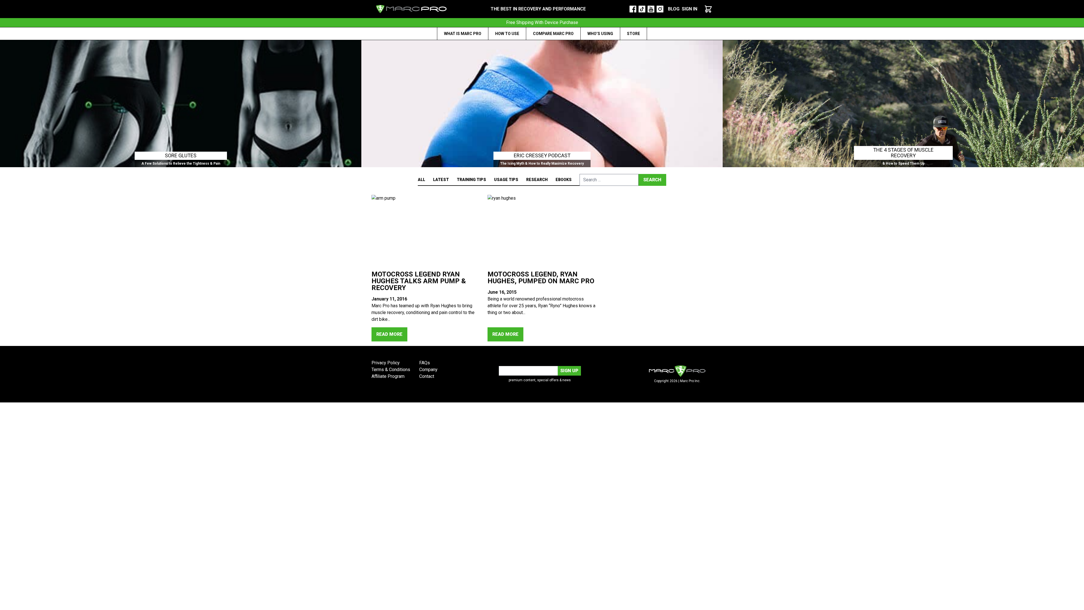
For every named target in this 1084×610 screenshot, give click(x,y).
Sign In (689, 9)
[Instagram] (660, 9)
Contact (426, 376)
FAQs (424, 362)
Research (537, 179)
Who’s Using (600, 33)
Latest (441, 179)
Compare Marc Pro (553, 33)
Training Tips (471, 179)
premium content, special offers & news (540, 380)
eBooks (564, 179)
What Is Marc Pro (462, 33)
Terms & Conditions (390, 369)
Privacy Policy (385, 362)
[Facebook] (633, 9)
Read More (389, 334)
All (421, 179)
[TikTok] (642, 9)
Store (633, 33)
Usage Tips (506, 179)
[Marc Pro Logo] (411, 9)
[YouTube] (651, 9)
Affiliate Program (388, 376)
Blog (673, 9)
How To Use (507, 33)
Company (428, 369)
